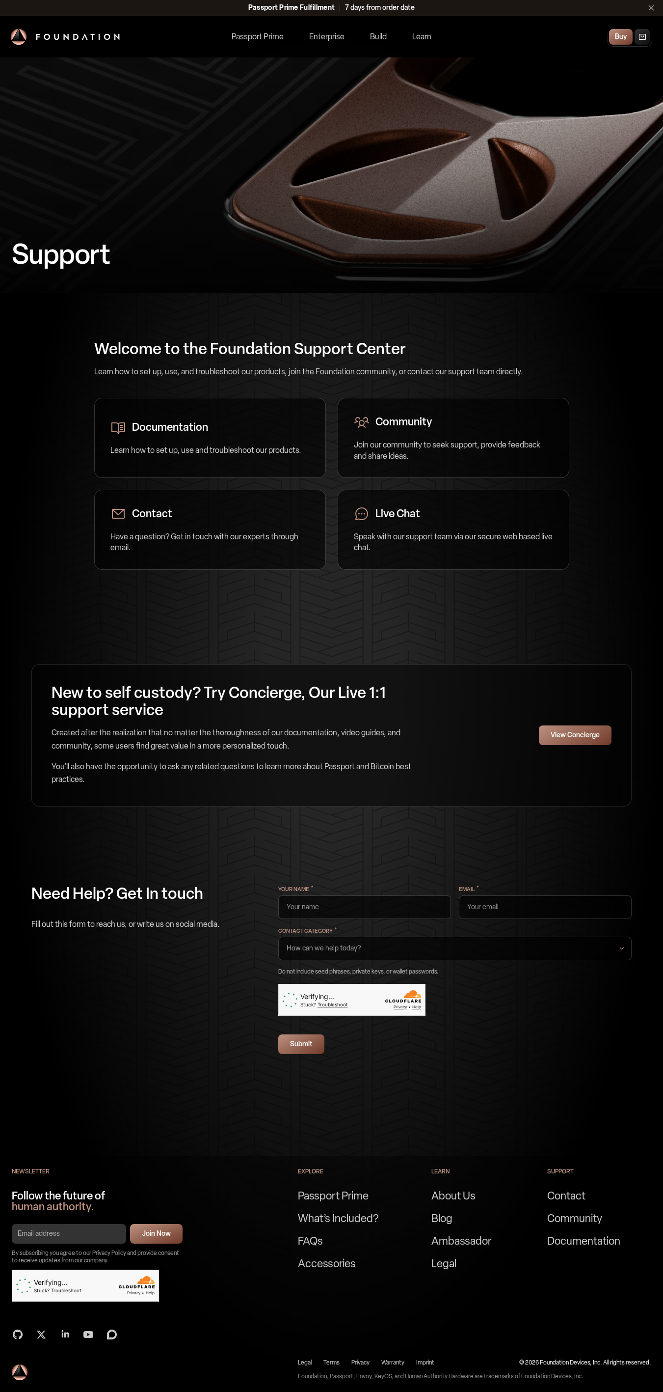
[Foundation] (65, 37)
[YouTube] (88, 1334)
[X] (41, 1334)
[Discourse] (112, 1334)
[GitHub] (18, 1334)
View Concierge (575, 735)
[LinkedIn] (65, 1334)
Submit (301, 1044)
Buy (621, 36)
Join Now (156, 1233)
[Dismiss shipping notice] (651, 8)
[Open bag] (642, 37)
